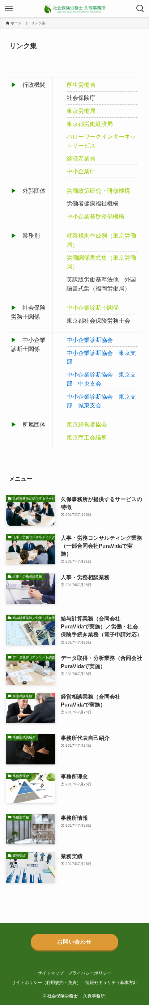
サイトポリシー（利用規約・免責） (46, 982)
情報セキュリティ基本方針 (111, 982)
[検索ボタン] (140, 8)
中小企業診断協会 (90, 339)
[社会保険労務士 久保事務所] (74, 8)
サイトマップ (51, 973)
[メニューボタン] (8, 8)
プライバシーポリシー (89, 973)
